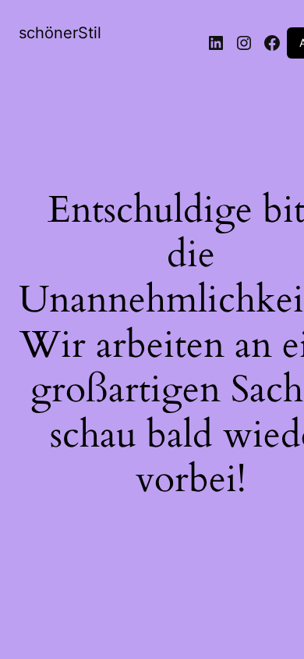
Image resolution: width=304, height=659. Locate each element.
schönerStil (60, 32)
